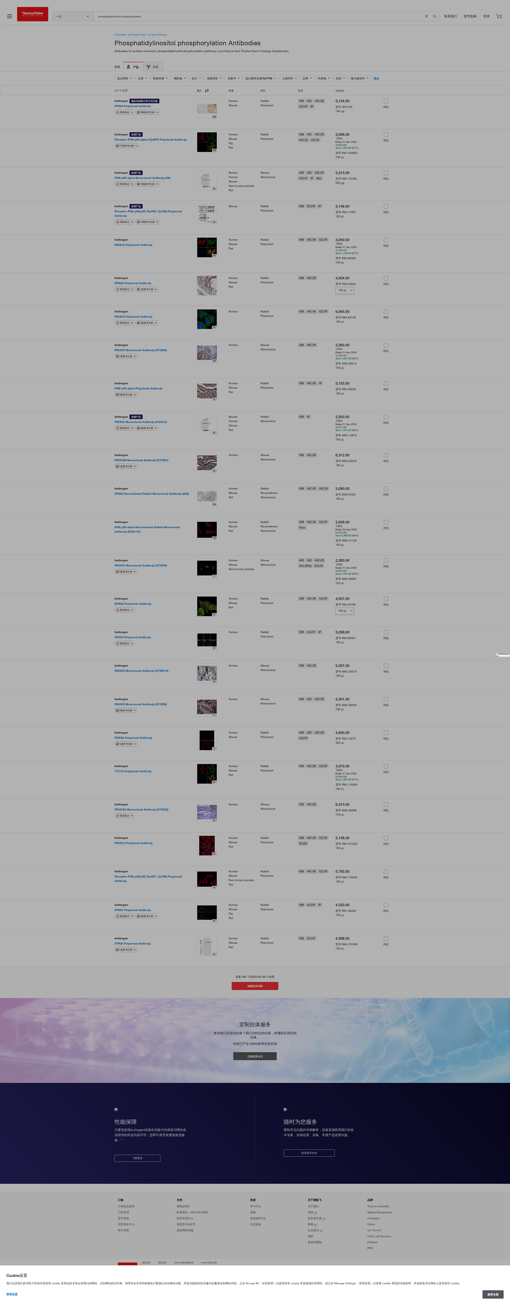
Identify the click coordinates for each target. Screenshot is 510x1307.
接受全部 (493, 1294)
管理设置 (12, 1294)
